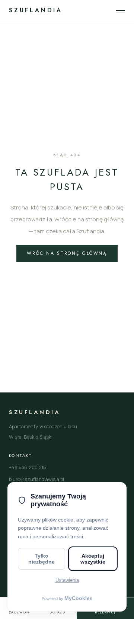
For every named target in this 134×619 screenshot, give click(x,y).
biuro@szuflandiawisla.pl (36, 479)
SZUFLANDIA (36, 10)
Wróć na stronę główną (67, 253)
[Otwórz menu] (120, 10)
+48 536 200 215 (27, 467)
